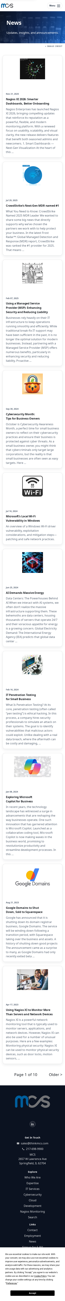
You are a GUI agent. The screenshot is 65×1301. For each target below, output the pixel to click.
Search (32, 1217)
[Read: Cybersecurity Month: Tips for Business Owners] (32, 419)
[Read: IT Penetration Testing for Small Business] (32, 700)
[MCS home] (7, 6)
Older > (55, 1074)
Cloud (32, 1200)
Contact (32, 1230)
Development (32, 1206)
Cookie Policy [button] (40, 1276)
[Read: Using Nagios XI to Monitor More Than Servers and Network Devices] (32, 1015)
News (32, 1241)
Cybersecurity (33, 1194)
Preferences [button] (11, 1283)
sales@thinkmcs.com (34, 1143)
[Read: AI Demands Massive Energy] (32, 598)
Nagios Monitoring (32, 1211)
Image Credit (54, 46)
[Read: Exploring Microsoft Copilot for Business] (32, 806)
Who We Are (32, 1177)
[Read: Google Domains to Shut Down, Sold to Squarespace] (32, 913)
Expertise (33, 1183)
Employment (32, 1236)
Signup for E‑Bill (32, 1247)
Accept (32, 1293)
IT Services (33, 1189)
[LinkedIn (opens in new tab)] (33, 1124)
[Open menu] (54, 5)
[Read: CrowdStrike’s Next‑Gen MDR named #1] (32, 208)
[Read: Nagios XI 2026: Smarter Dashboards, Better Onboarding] (32, 106)
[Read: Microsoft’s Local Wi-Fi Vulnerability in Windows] (32, 508)
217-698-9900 (34, 1149)
